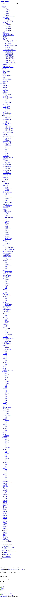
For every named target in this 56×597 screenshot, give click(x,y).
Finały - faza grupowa (7, 108)
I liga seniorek (5, 517)
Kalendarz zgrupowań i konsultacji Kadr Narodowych (9, 50)
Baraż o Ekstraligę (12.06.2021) (9, 217)
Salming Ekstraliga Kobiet (6, 294)
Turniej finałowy (7, 190)
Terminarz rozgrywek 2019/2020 (7, 275)
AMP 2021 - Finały (7, 212)
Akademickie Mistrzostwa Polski (7, 116)
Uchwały (4, 25)
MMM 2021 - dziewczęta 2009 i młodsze (10, 249)
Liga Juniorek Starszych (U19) (7, 119)
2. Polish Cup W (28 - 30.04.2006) (9, 52)
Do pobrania (3, 74)
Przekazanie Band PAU (5, 552)
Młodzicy (4, 270)
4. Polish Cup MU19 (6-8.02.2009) (9, 53)
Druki (4, 77)
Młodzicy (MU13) (5, 179)
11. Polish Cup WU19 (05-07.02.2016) (9, 58)
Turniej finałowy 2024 (7, 140)
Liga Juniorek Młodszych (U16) (7, 123)
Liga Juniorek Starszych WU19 (7, 142)
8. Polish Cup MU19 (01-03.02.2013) (9, 56)
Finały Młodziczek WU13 (6, 154)
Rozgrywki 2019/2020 (4, 250)
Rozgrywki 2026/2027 (4, 65)
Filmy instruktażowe (5, 70)
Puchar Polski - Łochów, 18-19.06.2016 (8, 370)
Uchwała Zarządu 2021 (8, 29)
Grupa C (6, 460)
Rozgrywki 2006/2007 (4, 516)
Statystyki (4, 22)
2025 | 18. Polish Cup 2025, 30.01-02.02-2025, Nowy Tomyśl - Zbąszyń (16, 569)
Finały (5, 165)
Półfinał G (6, 457)
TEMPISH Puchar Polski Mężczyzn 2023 (8, 136)
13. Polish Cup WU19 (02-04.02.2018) (9, 59)
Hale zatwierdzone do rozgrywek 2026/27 (8, 67)
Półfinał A (6, 149)
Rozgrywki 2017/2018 (4, 308)
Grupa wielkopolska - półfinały (8, 238)
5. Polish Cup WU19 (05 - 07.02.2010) (9, 54)
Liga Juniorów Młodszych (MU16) (7, 97)
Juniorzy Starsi (5, 313)
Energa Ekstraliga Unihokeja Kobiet (7, 253)
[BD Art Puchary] (2, 589)
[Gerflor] (1, 590)
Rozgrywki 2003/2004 (4, 527)
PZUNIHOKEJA (4, 6)
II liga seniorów (5, 509)
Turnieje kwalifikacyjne (8, 126)
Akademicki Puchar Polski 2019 (7, 255)
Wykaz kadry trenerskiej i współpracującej (10, 40)
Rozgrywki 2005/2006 (4, 519)
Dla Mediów (4, 7)
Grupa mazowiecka (7, 237)
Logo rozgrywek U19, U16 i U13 (7, 79)
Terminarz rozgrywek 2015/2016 (7, 407)
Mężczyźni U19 (5, 38)
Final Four (6, 139)
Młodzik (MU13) (5, 104)
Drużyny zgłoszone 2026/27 (6, 66)
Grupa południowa (7, 236)
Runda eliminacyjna (7, 162)
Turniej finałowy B (7, 163)
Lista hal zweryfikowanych (6, 206)
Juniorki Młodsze (5, 324)
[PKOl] (7, 595)
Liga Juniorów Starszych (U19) (7, 118)
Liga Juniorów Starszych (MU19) (7, 93)
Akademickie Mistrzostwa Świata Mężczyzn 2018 (11, 45)
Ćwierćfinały (6, 322)
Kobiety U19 (5, 39)
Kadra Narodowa (5, 81)
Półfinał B (6, 199)
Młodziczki (4, 209)
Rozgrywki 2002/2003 (4, 530)
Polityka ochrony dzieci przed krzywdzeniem (8, 34)
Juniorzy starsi (5, 496)
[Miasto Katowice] (2, 586)
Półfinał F (6, 471)
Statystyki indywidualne (8, 295)
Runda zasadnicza (7, 161)
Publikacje (4, 73)
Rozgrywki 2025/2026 (4, 84)
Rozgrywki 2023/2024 (4, 133)
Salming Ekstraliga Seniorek (6, 410)
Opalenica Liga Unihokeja (6, 339)
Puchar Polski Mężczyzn (6, 293)
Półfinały (6, 105)
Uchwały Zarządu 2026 (8, 26)
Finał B (6, 95)
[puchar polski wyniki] (3, 83)
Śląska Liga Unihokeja (6, 131)
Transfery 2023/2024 (5, 158)
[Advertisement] (28, 562)
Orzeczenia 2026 (7, 13)
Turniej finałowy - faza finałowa (9, 128)
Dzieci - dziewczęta (5, 481)
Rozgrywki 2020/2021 (4, 210)
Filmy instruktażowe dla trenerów (7, 75)
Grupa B (6, 459)
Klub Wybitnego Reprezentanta (7, 64)
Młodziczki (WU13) (5, 177)
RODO (4, 82)
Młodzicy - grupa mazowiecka (8, 271)
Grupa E (6, 461)
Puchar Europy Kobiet (7, 47)
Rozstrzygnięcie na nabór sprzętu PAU (6, 554)
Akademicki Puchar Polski (6, 306)
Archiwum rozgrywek (6, 204)
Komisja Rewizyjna (7, 9)
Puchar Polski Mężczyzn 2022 (8, 205)
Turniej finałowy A (7, 172)
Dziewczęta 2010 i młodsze (8, 202)
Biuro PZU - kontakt (5, 72)
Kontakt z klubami (4, 68)
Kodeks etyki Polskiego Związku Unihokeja (8, 35)
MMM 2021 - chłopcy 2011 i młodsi (9, 248)
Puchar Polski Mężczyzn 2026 (5, 546)
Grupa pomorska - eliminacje (8, 334)
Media (4, 32)
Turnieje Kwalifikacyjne (8, 102)
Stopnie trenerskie (7, 15)
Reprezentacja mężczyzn (8, 24)
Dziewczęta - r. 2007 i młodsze (8, 304)
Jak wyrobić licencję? (6, 33)
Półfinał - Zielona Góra (7, 117)
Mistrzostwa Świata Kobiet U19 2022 (9, 44)
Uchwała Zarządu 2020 (8, 30)
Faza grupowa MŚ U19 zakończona (6, 557)
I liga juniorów (5, 510)
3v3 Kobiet (4, 91)
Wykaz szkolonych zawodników (9, 41)
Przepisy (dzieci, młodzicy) (6, 71)
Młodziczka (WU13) (5, 107)
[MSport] (1, 594)
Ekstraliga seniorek (5, 486)
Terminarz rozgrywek (6, 436)
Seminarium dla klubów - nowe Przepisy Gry (7, 549)
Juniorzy (4, 534)
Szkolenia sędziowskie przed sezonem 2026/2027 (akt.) (8, 547)
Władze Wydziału (7, 18)
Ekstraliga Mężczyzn (5, 85)
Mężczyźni (4, 37)
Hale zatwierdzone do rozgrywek (7, 113)
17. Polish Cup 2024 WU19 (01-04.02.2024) (10, 62)
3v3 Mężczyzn (5, 87)
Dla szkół (3, 69)
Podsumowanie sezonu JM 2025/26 (6, 550)
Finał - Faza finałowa (7, 180)
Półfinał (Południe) (7, 110)
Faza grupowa (6, 98)
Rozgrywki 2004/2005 (4, 523)
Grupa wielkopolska (7, 243)
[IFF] (6, 593)
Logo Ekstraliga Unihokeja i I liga (7, 78)
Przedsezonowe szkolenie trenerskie (6, 545)
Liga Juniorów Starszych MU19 (7, 141)
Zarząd (6, 8)
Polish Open (6, 48)
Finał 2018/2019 (7, 303)
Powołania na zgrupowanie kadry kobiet (7, 544)
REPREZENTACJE (4, 36)
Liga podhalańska (7, 376)
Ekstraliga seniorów (5, 483)
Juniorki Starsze (5, 317)
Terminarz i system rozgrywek (7, 307)
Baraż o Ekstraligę (7, 86)
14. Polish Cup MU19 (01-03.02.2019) (9, 60)
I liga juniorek (5, 511)
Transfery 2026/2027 (4, 548)
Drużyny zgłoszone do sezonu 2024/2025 (8, 132)
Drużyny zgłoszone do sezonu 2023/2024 (8, 157)
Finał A (6, 99)
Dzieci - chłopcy (5, 536)
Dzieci (4, 201)
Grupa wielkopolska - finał (8, 239)
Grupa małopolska (7, 329)
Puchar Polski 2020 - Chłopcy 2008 (9, 246)
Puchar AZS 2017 (5, 337)
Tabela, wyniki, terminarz (8, 94)
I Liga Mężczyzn (5, 92)
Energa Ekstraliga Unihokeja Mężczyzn (8, 251)
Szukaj (17, 3)
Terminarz (6, 336)
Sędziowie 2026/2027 (7, 19)
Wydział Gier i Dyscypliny (8, 10)
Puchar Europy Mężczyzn (8, 46)
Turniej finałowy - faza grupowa (9, 127)
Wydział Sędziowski (5, 17)
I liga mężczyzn (5, 282)
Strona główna (2, 569)
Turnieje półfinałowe (7, 168)
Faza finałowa (6, 153)
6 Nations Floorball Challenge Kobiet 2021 (10, 49)
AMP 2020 (6, 213)
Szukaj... (1, 3)
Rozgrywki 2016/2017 (4, 342)
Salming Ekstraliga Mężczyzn (7, 276)
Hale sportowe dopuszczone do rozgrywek (8, 338)
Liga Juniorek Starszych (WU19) (7, 96)
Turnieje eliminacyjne (7, 122)
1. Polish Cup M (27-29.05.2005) (9, 51)
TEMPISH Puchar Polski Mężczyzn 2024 (7, 541)
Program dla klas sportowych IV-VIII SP (10, 16)
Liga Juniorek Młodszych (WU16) (7, 170)
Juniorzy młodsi (5, 263)
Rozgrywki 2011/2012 (4, 493)
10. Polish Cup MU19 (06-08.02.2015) (9, 57)
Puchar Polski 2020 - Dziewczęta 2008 (9, 247)
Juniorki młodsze (5, 231)
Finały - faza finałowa (7, 106)
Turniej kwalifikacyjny (7, 286)
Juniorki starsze (5, 260)
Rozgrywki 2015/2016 (4, 371)
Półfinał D (6, 476)
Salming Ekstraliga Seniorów (6, 408)
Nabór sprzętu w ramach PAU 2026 (6, 556)
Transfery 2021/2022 (5, 207)
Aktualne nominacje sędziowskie (9, 20)
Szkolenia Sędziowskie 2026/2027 (9, 21)
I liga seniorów (5, 412)
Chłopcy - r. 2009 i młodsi (8, 305)
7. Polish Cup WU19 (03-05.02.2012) (9, 55)
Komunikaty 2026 (7, 12)
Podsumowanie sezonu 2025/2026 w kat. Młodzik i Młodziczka (9, 551)
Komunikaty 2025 (7, 11)
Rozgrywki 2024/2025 (4, 115)
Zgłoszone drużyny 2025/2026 (7, 114)
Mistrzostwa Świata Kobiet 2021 (9, 43)
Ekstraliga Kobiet (5, 90)
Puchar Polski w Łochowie (8, 480)
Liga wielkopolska (7, 378)
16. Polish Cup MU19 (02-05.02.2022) (9, 61)
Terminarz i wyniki (7, 160)
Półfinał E (6, 464)
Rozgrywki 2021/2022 (4, 181)
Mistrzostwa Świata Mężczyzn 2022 (9, 42)
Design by (3, 596)
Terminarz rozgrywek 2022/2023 (7, 173)
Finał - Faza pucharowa (8, 178)
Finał (5, 89)
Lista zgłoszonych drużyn (6, 112)
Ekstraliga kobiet (7, 23)
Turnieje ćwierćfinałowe (8, 297)
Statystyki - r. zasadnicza (8, 415)
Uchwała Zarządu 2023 (8, 28)
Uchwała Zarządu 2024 (8, 27)
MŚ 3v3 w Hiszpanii (4, 553)
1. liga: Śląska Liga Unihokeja (7, 256)
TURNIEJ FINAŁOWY (8, 241)
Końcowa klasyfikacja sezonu (8, 259)
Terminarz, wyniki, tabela (8, 138)
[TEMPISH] (2, 588)
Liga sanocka (6, 379)
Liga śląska (6, 346)
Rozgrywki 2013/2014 (4, 437)
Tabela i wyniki (7, 182)
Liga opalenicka (7, 347)
